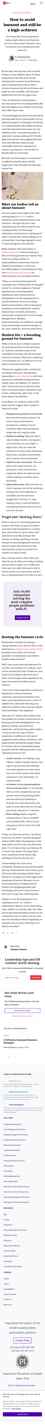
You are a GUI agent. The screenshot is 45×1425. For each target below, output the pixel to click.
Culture (6, 1284)
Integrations (8, 1225)
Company (8, 1272)
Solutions (8, 1118)
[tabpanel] (22, 1042)
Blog (5, 1214)
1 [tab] (8, 1057)
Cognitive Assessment (12, 1150)
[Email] (12, 933)
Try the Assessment (22, 1010)
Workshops (8, 1240)
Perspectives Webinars (12, 1246)
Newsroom (8, 1305)
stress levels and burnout (18, 272)
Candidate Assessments (12, 1124)
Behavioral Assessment (12, 1145)
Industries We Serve (11, 1256)
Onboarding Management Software (17, 1197)
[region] (22, 1405)
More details (16, 1409)
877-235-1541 (28, 1347)
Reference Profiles (10, 1235)
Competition (8, 1261)
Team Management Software (14, 1129)
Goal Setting (8, 1171)
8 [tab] (33, 1057)
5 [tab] (22, 1057)
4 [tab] (19, 1057)
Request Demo (22, 617)
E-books (6, 1220)
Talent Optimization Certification (15, 1230)
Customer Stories (10, 1294)
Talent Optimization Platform (17, 1074)
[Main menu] (41, 3)
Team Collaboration (11, 1181)
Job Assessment (10, 1155)
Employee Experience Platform (15, 1140)
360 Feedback (9, 1166)
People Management (21, 13)
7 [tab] (29, 1057)
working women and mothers (28, 649)
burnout (23, 216)
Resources (8, 1208)
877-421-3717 (27, 1351)
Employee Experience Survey (14, 1161)
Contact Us (8, 1299)
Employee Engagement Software (16, 1135)
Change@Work (9, 1289)
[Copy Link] (17, 933)
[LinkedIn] (3, 933)
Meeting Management (12, 1176)
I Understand (22, 1414)
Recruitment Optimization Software (17, 1187)
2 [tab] (12, 1057)
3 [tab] (15, 1057)
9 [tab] (36, 1057)
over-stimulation (24, 376)
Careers (6, 1279)
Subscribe (36, 977)
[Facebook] (8, 933)
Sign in (33, 4)
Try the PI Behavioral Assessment (21, 1385)
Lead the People (9, 1251)
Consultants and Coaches (13, 1266)
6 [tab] (26, 1057)
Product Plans (22, 1340)
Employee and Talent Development (16, 1202)
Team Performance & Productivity (16, 1192)
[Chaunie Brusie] (11, 58)
